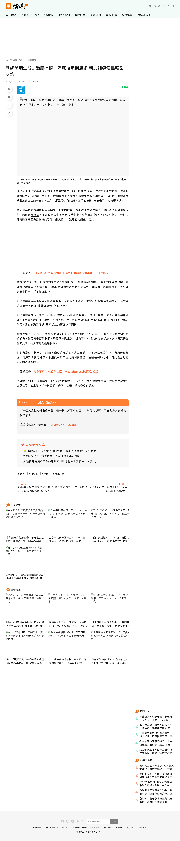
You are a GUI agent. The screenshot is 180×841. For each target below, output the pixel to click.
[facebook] (150, 6)
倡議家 (14, 60)
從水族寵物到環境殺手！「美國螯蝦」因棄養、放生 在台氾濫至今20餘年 (110, 623)
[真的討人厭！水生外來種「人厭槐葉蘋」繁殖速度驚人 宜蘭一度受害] (68, 606)
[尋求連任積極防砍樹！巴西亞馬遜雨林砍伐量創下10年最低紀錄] (68, 644)
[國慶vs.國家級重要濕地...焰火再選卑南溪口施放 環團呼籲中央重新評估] (25, 606)
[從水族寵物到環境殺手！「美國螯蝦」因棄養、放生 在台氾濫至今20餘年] (111, 606)
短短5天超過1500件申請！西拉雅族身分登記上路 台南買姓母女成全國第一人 (111, 539)
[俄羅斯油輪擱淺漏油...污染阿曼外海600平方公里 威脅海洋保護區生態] (111, 644)
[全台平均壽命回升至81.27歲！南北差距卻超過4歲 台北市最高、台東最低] (68, 522)
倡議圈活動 (144, 15)
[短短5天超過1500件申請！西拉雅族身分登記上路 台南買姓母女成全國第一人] (111, 522)
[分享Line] (9, 97)
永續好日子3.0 (30, 15)
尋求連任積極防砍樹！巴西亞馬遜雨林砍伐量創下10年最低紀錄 (68, 661)
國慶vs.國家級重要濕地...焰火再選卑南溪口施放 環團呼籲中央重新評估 (25, 623)
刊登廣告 (37, 827)
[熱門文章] (173, 711)
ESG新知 (64, 15)
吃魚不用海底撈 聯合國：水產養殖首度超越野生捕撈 (66, 371)
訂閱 (114, 821)
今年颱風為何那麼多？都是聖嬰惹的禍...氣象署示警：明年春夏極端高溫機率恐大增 (25, 539)
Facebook (55, 424)
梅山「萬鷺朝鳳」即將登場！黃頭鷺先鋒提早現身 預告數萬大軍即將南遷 (25, 661)
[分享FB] (9, 89)
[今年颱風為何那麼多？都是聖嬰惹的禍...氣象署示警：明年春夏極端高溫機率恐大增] (25, 522)
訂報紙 (119, 827)
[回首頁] (17, 6)
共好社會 (80, 15)
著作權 (85, 827)
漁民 (22, 473)
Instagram (71, 424)
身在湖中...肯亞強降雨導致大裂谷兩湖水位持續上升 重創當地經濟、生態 (25, 576)
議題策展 (127, 15)
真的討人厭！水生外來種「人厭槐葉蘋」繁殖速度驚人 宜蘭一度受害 (68, 623)
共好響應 (111, 15)
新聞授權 (64, 827)
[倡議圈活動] (173, 760)
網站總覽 (143, 827)
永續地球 (95, 15)
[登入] (168, 6)
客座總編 (11, 15)
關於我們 (130, 827)
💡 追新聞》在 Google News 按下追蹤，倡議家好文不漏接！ (61, 451)
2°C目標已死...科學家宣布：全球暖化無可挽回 (51, 456)
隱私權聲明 (95, 827)
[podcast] (159, 6)
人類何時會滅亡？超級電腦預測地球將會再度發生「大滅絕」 (60, 461)
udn (7, 60)
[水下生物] (21, 90)
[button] (173, 6)
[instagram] (154, 6)
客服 (53, 827)
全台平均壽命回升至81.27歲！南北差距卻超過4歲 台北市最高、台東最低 (67, 539)
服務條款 (76, 827)
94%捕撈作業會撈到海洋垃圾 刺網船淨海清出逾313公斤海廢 (71, 273)
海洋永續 (59, 473)
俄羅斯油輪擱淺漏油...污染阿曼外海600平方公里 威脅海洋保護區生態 (110, 661)
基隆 (46, 473)
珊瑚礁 (34, 473)
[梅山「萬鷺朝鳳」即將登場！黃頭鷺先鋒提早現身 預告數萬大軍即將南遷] (25, 644)
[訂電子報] (163, 6)
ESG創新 (49, 15)
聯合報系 (108, 827)
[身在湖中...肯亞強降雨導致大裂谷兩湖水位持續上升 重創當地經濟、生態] (25, 559)
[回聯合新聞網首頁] (8, 6)
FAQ (47, 827)
